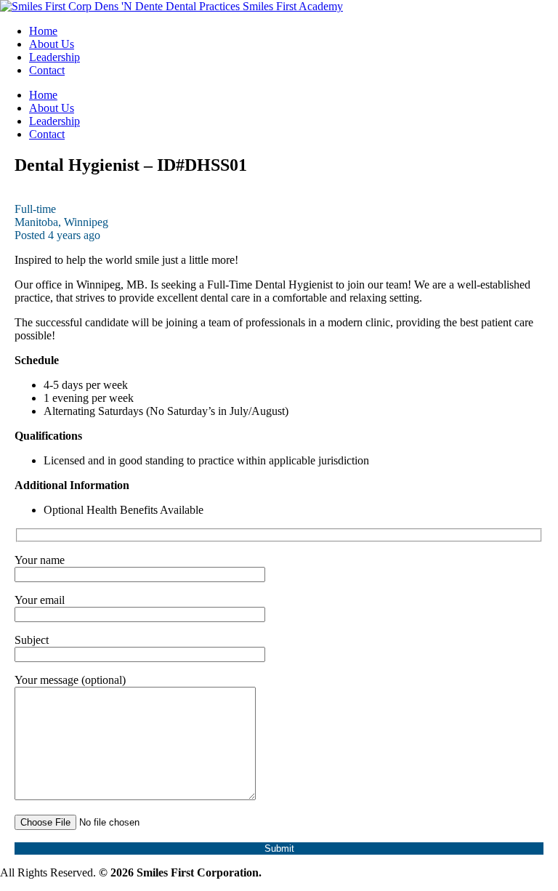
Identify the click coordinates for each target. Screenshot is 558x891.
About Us (51, 44)
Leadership (54, 57)
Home (43, 31)
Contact (47, 70)
